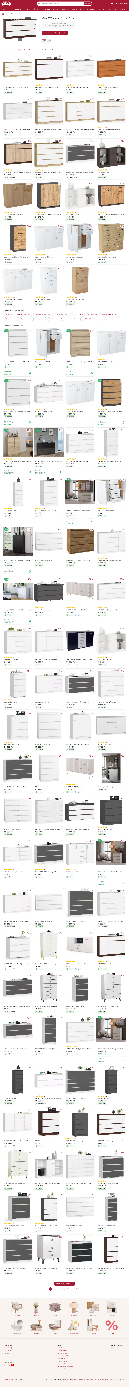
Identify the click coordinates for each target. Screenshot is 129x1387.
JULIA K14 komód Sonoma (75, 299)
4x (75, 212)
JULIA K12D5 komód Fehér (106, 511)
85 (123, 890)
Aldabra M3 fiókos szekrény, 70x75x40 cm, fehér (20, 411)
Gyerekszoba (74, 1333)
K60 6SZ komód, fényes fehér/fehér (110, 461)
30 (61, 529)
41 (61, 579)
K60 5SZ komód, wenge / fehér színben (111, 1268)
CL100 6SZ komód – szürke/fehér (77, 829)
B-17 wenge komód (104, 172)
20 (92, 671)
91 (123, 529)
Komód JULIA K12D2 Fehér (75, 257)
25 (123, 99)
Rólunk (60, 1348)
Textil (55, 1315)
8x (44, 409)
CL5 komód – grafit (104, 1098)
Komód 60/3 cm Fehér (42, 744)
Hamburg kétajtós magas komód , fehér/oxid (112, 787)
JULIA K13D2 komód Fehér (44, 257)
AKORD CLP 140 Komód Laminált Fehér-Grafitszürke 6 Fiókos (86, 172)
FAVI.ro (81, 1379)
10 (61, 890)
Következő (64, 1289)
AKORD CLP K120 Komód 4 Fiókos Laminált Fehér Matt (53, 1098)
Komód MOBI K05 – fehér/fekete (108, 1006)
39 (92, 756)
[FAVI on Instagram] (9, 1365)
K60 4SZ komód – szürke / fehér (46, 1226)
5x (44, 212)
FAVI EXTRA (61, 1363)
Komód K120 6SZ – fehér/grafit (45, 872)
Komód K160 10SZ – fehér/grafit (76, 1098)
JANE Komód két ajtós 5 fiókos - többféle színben (83, 659)
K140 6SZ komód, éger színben (108, 87)
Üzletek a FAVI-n (63, 1350)
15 (30, 99)
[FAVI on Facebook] (5, 1365)
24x (45, 297)
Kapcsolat (8, 1350)
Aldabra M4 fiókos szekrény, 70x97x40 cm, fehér (20, 362)
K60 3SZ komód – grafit (106, 829)
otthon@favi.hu (11, 1348)
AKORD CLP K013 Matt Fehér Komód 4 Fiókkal (19, 921)
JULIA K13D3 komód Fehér (13, 299)
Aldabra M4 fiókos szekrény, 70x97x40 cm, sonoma (83, 362)
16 (92, 99)
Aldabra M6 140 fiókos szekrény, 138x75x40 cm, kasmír (84, 511)
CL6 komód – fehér (10, 511)
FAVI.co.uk (104, 1379)
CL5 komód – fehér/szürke (107, 1226)
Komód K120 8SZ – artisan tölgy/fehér (48, 172)
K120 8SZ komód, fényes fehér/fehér (47, 829)
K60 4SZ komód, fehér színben (45, 511)
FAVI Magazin (62, 1358)
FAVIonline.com (9, 1379)
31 (92, 798)
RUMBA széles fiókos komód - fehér (78, 964)
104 (61, 226)
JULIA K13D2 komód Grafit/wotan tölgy (111, 214)
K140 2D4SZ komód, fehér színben (109, 560)
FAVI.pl (75, 1379)
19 (61, 1152)
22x (45, 254)
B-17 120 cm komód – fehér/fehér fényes (49, 1183)
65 (30, 480)
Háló (55, 1333)
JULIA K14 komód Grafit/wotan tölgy (16, 257)
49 (92, 579)
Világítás (74, 1315)
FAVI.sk (69, 1379)
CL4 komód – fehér (10, 702)
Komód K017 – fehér (11, 659)
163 (30, 183)
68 (30, 713)
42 (123, 183)
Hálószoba (9, 14)
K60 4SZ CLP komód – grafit (75, 1141)
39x (76, 254)
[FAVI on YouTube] (12, 1365)
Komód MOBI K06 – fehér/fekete (46, 1006)
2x (13, 742)
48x (14, 212)
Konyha (111, 1315)
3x (106, 459)
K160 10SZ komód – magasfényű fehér (79, 1183)
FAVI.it (92, 1379)
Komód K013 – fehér (42, 702)
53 (92, 841)
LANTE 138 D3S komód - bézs (76, 787)
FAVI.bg (111, 1379)
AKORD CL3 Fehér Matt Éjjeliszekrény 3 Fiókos (20, 964)
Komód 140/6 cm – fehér (43, 921)
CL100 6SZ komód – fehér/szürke (77, 702)
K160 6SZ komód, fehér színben (14, 872)
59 (61, 99)
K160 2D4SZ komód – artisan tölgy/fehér (80, 129)
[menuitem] (6, 9)
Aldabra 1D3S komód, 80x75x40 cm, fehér (18, 610)
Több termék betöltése (63, 1284)
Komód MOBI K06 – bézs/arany (45, 964)
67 (61, 480)
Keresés (87, 3)
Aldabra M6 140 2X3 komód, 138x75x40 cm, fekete (52, 461)
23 (123, 56)
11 (30, 56)
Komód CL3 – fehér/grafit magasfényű (79, 1268)
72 (61, 268)
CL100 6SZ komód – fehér (44, 411)
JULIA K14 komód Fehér (43, 299)
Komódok (18, 14)
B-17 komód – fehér (73, 214)
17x (107, 254)
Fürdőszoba (17, 1333)
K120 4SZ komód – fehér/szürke (15, 1049)
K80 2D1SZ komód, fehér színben (77, 744)
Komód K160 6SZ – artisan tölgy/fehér (17, 87)
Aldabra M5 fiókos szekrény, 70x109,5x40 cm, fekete (21, 560)
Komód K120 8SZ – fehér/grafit (14, 1268)
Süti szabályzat (62, 1369)
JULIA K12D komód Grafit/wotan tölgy (48, 214)
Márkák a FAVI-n (63, 1353)
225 (92, 430)
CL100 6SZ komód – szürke (44, 610)
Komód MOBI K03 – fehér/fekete (46, 1268)
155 (92, 933)
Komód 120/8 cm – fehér (12, 829)
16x (13, 297)
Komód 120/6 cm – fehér (43, 560)
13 (30, 529)
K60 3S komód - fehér (11, 744)
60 (61, 841)
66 (30, 430)
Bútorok (17, 1315)
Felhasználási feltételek (65, 1366)
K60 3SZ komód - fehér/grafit (14, 1226)
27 (92, 1237)
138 (92, 56)
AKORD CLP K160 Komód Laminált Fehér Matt (19, 1141)
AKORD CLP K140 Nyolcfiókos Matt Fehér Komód (82, 1049)
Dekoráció (36, 1315)
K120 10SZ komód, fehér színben (108, 702)
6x (75, 607)
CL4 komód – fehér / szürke (75, 1006)
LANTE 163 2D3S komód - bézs (76, 610)
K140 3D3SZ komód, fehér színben (46, 659)
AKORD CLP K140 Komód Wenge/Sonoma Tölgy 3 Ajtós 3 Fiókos (25, 172)
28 (92, 183)
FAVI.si (122, 1379)
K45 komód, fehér (72, 872)
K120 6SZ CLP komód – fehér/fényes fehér (18, 129)
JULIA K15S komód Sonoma (107, 257)
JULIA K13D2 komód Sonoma (14, 214)
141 (92, 226)
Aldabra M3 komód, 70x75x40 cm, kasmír (111, 872)
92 (123, 226)
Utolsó (75, 1289)
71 (30, 268)
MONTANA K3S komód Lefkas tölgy (78, 560)
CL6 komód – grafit (10, 1098)
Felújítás (93, 1315)
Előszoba (93, 1333)
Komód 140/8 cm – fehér (74, 1226)
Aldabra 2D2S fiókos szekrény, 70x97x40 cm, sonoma (22, 461)
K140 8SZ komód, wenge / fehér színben (111, 1141)
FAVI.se (97, 1379)
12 (30, 756)
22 (61, 628)
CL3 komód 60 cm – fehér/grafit (108, 1183)
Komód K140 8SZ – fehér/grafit (14, 787)
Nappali (36, 1333)
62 (92, 1018)
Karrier (7, 1353)
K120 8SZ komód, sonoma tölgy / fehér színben (51, 129)
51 (123, 671)
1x (106, 127)
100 (61, 380)
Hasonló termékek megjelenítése (54, 33)
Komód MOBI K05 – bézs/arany (14, 1183)
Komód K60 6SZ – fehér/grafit (45, 1049)
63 (30, 331)
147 (30, 380)
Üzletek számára (63, 1361)
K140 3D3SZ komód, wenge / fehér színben (49, 87)
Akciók (112, 1333)
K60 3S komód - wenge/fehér (45, 1141)
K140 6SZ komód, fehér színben (77, 87)
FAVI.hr (86, 1379)
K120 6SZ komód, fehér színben (77, 461)
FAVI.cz (63, 1379)
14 (92, 480)
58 (123, 480)
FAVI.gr (117, 1379)
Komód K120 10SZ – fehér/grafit (76, 921)
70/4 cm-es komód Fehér (43, 787)
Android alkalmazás (119, 1348)
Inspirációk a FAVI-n (64, 1356)
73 (30, 933)
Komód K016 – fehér (104, 744)
